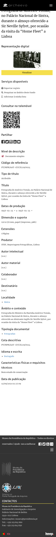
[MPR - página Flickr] (52, 443)
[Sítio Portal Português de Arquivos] (14, 490)
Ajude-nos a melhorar (24, 444)
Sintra (7, 302)
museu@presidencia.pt (26, 519)
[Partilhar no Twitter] (7, 142)
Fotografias (9, 334)
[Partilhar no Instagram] (11, 142)
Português (9, 356)
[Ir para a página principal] (13, 5)
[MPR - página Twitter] (44, 443)
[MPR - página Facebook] (40, 443)
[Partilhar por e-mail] (19, 142)
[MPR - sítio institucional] (52, 449)
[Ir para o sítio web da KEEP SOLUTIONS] (50, 534)
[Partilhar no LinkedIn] (15, 142)
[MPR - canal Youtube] (48, 443)
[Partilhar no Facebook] (3, 142)
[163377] (26, 60)
